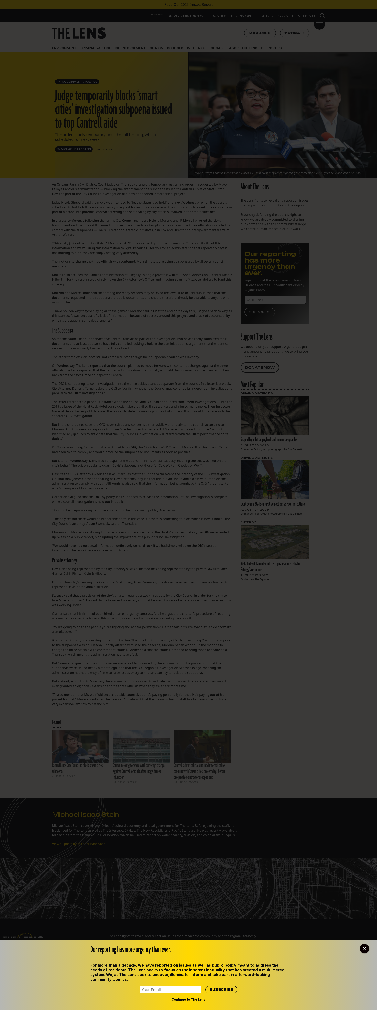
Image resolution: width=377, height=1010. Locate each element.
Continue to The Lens (188, 999)
